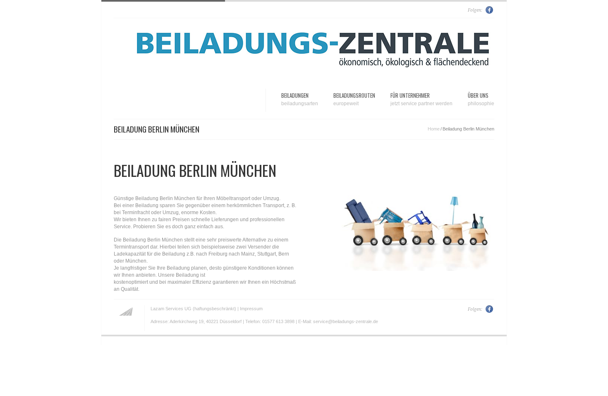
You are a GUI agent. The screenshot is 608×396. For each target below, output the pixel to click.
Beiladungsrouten (354, 98)
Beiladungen (299, 98)
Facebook (490, 10)
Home (434, 128)
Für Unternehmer (421, 98)
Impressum (251, 308)
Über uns (481, 98)
